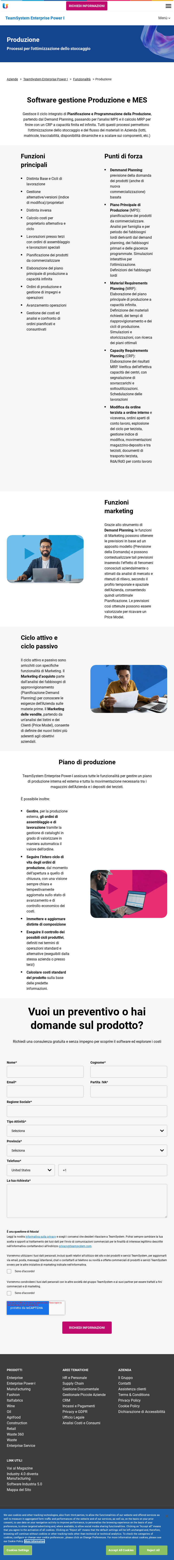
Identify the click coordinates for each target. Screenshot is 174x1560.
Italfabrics (15, 1400)
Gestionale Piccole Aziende (84, 1395)
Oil (9, 1412)
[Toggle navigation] (168, 6)
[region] (87, 1534)
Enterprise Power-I (21, 1383)
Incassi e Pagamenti (79, 1406)
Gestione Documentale (81, 1389)
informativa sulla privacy (41, 1236)
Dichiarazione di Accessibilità (141, 1412)
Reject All (153, 1550)
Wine (11, 1406)
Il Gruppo (125, 1378)
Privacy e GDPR (75, 1412)
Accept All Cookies (121, 1550)
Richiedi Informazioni (87, 6)
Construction (17, 1423)
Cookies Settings (18, 1550)
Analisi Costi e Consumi (81, 1423)
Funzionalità (82, 79)
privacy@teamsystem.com (75, 1246)
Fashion (13, 1395)
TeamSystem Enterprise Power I (45, 79)
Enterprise (15, 1378)
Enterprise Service (21, 1445)
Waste (12, 1440)
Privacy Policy (129, 1400)
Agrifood (14, 1417)
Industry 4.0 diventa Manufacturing (22, 1476)
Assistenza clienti (132, 1389)
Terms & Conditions (134, 1395)
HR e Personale (75, 1378)
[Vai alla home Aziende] (6, 6)
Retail (11, 1429)
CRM (66, 1400)
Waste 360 (15, 1434)
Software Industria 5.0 (24, 1484)
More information (34, 1541)
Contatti (124, 1383)
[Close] (167, 1516)
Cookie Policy (129, 1406)
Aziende (12, 79)
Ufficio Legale (73, 1417)
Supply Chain (73, 1383)
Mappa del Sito (19, 1490)
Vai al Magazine (20, 1468)
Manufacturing (19, 1389)
